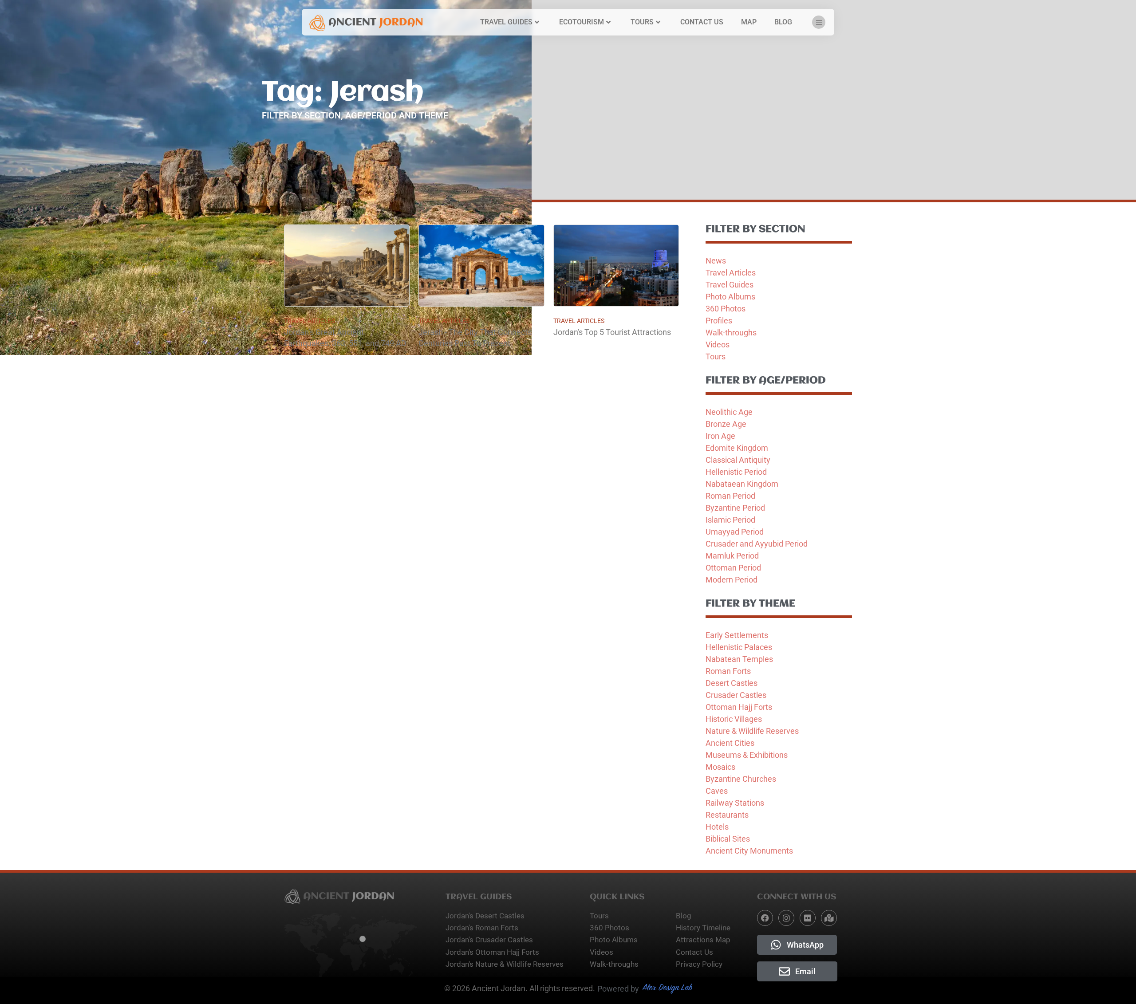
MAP (749, 22)
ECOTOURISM (581, 22)
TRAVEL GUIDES (506, 22)
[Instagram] (786, 918)
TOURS (642, 22)
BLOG (783, 22)
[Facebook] (765, 918)
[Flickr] (808, 918)
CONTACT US (701, 22)
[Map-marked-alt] (829, 918)
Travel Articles (309, 320)
